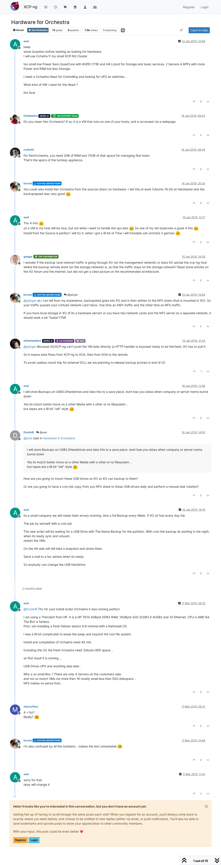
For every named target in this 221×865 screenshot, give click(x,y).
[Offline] (17, 118)
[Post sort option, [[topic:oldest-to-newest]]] (181, 30)
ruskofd (29, 149)
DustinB (29, 432)
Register (20, 840)
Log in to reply (199, 30)
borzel (28, 183)
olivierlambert (32, 340)
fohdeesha (31, 115)
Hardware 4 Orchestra (58, 438)
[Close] (206, 806)
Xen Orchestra (39, 30)
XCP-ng (30, 7)
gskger (28, 256)
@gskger (72, 294)
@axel (43, 432)
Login (34, 840)
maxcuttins (31, 706)
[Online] (17, 343)
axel (26, 41)
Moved (20, 30)
